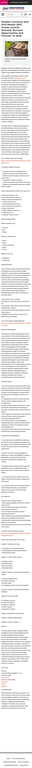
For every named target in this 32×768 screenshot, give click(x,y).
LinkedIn (4, 686)
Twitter (3, 684)
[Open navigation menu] (2, 14)
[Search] (22, 14)
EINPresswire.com (19, 78)
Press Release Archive (18, 758)
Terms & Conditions (23, 762)
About (8, 758)
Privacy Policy (24, 765)
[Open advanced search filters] (25, 14)
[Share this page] (30, 14)
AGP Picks (4, 2)
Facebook (4, 682)
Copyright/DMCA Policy (11, 765)
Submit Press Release (9, 762)
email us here (5, 677)
